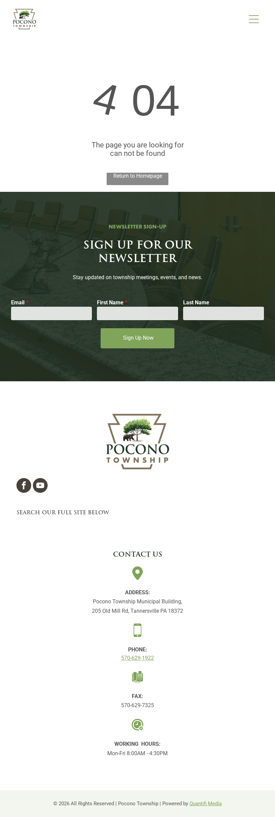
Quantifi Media (205, 804)
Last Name (196, 302)
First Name (110, 302)
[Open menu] (254, 19)
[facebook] (23, 486)
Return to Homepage (137, 176)
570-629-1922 (137, 658)
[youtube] (40, 486)
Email (17, 302)
